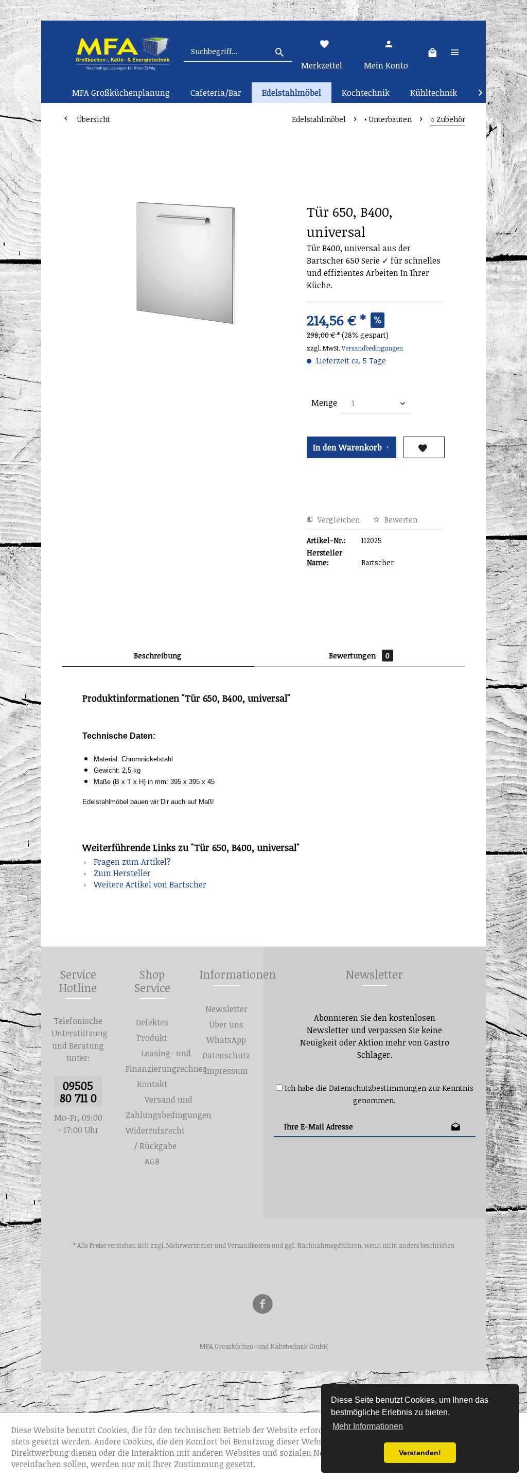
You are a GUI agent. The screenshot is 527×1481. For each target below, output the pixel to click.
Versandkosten (248, 1245)
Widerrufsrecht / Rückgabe (155, 1138)
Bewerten (399, 520)
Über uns (226, 1024)
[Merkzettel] (324, 43)
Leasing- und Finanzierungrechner (166, 1061)
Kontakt (152, 1084)
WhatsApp (226, 1040)
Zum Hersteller (121, 873)
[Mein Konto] (388, 43)
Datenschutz (226, 1055)
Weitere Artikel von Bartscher (149, 884)
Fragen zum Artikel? (131, 861)
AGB (152, 1161)
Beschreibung (158, 655)
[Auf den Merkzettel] (424, 447)
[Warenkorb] (432, 51)
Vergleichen (337, 520)
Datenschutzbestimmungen (377, 1088)
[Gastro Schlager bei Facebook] (262, 1305)
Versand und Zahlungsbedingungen (169, 1107)
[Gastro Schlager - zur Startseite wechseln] (122, 51)
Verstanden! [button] (420, 1453)
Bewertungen (359, 655)
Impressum (226, 1070)
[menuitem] (238, 51)
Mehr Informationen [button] (367, 1426)
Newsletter (226, 1009)
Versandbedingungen (372, 348)
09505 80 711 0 (78, 1091)
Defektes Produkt (152, 1030)
